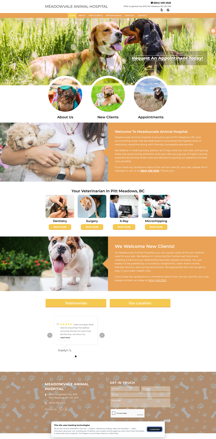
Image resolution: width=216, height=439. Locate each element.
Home (72, 15)
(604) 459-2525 (162, 2)
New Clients (95, 15)
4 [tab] (79, 356)
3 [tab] (76, 356)
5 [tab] (82, 356)
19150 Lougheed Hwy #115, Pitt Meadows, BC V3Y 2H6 (147, 6)
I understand (155, 429)
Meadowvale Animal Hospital (76, 6)
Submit (166, 421)
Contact (142, 15)
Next (102, 335)
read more (65, 338)
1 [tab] (69, 356)
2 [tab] (72, 356)
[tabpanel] (75, 335)
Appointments (114, 15)
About (82, 15)
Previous (49, 335)
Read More (59, 227)
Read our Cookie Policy (109, 433)
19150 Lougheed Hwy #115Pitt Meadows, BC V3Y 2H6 (63, 396)
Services (129, 15)
